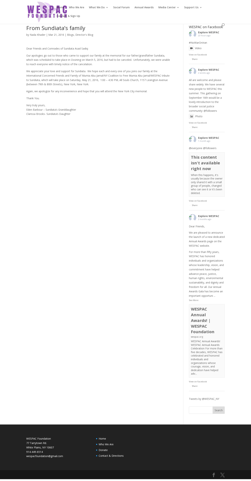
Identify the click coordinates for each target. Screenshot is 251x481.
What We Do (97, 7)
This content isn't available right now (205, 162)
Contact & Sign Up (68, 16)
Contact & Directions (111, 455)
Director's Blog (84, 34)
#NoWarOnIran (198, 42)
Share (195, 59)
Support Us (191, 7)
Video (198, 48)
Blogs (70, 34)
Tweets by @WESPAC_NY (204, 399)
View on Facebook (198, 54)
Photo (198, 116)
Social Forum (121, 7)
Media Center (167, 7)
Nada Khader (37, 34)
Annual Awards (144, 7)
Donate (103, 450)
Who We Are (76, 7)
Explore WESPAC (208, 32)
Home (60, 7)
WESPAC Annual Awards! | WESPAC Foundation (202, 320)
